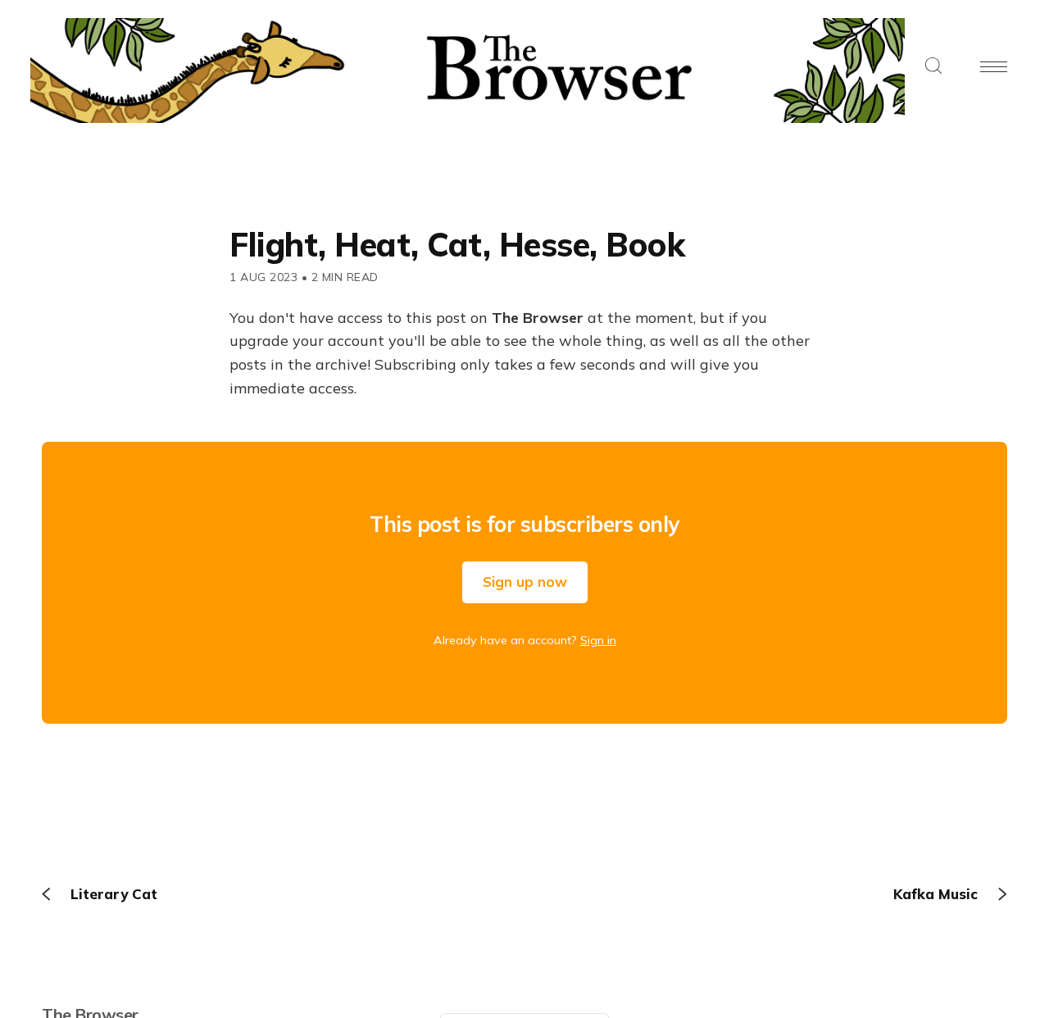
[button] (933, 67)
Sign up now (525, 581)
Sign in (598, 640)
